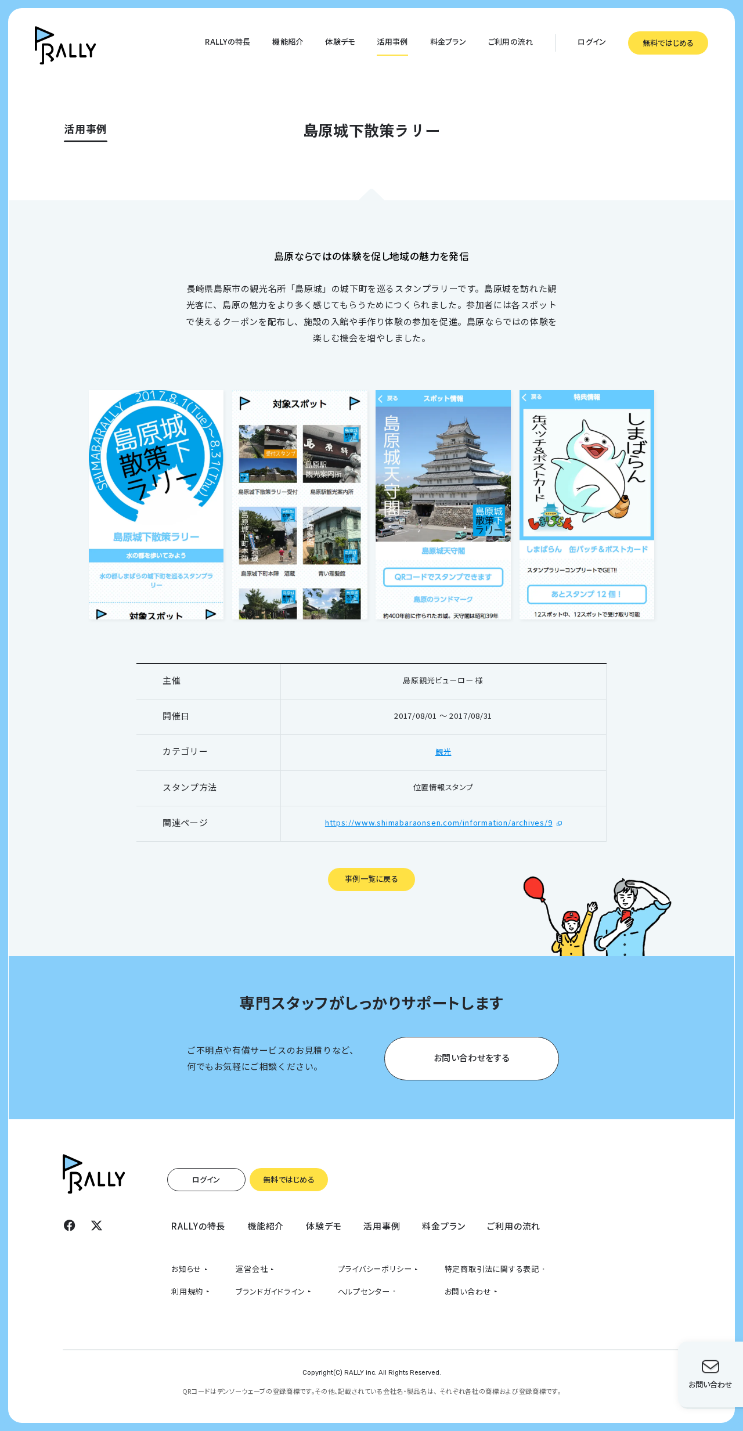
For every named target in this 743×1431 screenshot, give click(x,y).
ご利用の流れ (510, 41)
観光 (443, 751)
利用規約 (187, 1291)
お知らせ (186, 1268)
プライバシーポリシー (375, 1268)
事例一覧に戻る (371, 878)
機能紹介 (287, 41)
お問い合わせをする (472, 1057)
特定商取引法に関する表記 (492, 1268)
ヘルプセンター (364, 1291)
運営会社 (252, 1268)
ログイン (592, 41)
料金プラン (448, 41)
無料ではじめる (668, 42)
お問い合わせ (468, 1291)
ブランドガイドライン (270, 1291)
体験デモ (340, 41)
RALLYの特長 (227, 41)
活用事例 (392, 41)
